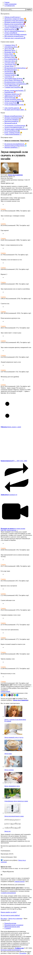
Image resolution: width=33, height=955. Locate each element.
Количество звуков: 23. (8, 176)
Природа (10, 55)
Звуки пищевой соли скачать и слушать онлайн (14, 155)
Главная (6, 2)
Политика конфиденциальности (11, 950)
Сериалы (10, 73)
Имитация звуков (12, 121)
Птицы (9, 54)
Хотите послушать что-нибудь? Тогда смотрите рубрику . (15, 699)
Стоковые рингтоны (13, 87)
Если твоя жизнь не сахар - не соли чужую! (15, 868)
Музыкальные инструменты (16, 68)
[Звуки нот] (12, 828)
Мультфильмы (11, 69)
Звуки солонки (9, 770)
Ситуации (10, 62)
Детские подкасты (14, 101)
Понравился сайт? (7, 685)
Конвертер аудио (15, 20)
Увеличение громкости (15, 19)
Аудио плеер (12, 131)
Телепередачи (11, 75)
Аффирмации (12, 96)
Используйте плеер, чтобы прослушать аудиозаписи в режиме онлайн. (13, 198)
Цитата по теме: (6, 867)
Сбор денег (12, 108)
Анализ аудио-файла (14, 127)
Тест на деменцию (15, 31)
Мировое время (12, 147)
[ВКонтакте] (2, 695)
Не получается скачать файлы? (10, 915)
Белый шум (11, 29)
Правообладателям (10, 923)
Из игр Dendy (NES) (13, 80)
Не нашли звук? (15, 109)
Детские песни (13, 99)
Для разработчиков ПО (14, 78)
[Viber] (12, 695)
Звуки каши (8, 753)
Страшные (10, 45)
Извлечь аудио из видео (14, 24)
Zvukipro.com (19, 948)
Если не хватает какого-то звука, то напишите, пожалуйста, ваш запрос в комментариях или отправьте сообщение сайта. (15, 879)
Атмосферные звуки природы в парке (16, 801)
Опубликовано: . (6, 850)
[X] (9, 695)
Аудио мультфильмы (15, 104)
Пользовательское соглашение (13, 925)
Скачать (3, 209)
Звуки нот (7, 831)
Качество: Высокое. (7, 178)
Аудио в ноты (10, 33)
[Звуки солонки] (13, 766)
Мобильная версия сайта (12, 926)
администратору (19, 881)
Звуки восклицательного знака (14, 816)
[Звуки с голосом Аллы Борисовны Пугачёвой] (13, 716)
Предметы (10, 57)
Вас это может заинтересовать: (10, 703)
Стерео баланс (13, 134)
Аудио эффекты (12, 85)
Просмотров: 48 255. (7, 854)
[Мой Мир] (17, 695)
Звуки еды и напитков (15, 175)
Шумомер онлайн (15, 22)
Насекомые (11, 52)
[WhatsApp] (15, 695)
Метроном (10, 123)
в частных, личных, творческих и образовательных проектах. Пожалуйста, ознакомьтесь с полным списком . (16, 890)
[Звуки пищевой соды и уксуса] (13, 734)
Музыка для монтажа (15, 90)
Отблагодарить (5, 691)
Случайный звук (9, 5)
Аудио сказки (11, 103)
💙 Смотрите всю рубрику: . (13, 861)
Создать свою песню (15, 34)
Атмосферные (11, 47)
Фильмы (10, 71)
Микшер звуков (14, 116)
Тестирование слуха (15, 125)
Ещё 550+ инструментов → (9, 530)
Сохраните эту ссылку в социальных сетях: (14, 693)
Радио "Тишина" (13, 132)
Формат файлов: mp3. (7, 183)
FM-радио (11, 97)
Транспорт (10, 61)
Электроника (11, 64)
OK (28, 953)
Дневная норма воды (15, 145)
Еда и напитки (11, 59)
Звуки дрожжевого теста (12, 786)
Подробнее (22, 953)
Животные (10, 50)
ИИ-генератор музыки (14, 36)
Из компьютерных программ (16, 84)
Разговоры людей (12, 94)
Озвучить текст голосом (14, 38)
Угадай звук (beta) (12, 119)
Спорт (9, 76)
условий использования (8, 893)
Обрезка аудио (12, 17)
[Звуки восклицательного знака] (12, 813)
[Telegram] (7, 695)
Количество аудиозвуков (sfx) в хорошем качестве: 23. (16, 846)
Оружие (10, 66)
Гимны (10, 92)
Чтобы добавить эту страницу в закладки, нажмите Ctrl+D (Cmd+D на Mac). (14, 908)
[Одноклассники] (4, 695)
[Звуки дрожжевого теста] (13, 783)
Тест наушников (15, 26)
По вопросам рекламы (15, 144)
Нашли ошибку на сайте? (9, 912)
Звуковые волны (13, 118)
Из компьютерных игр (14, 82)
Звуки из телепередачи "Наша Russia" (17, 140)
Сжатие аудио (13, 27)
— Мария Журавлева (7, 871)
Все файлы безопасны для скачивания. (13, 884)
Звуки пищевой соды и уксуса (13, 737)
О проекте (7, 928)
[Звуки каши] (13, 750)
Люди (9, 48)
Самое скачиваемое (10, 4)
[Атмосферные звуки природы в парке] (12, 798)
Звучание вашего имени (16, 129)
